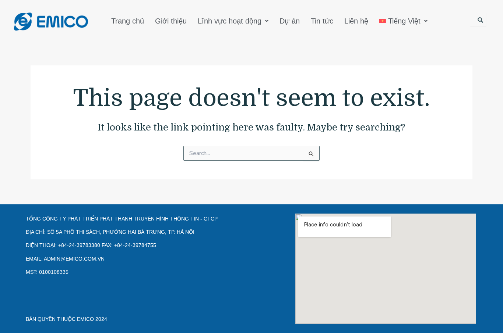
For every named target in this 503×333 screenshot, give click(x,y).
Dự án (289, 21)
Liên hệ (356, 21)
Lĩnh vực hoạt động (229, 21)
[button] (233, 20)
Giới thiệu (171, 21)
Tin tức (322, 21)
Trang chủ (127, 21)
